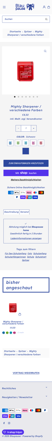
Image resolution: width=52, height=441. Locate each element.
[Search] (46, 19)
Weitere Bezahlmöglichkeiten (26, 180)
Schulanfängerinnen (15, 257)
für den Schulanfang (15, 254)
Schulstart (40, 257)
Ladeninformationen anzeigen (26, 239)
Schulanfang (39, 254)
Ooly (30, 254)
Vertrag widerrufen (26, 372)
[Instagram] (9, 423)
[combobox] (26, 19)
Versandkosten (34, 119)
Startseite (15, 32)
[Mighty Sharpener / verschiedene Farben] (13, 307)
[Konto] (44, 7)
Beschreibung (11, 212)
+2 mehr (20, 333)
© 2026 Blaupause (11, 436)
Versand (24, 212)
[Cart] (49, 7)
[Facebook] (4, 423)
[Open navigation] (7, 6)
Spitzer (28, 32)
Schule (30, 257)
